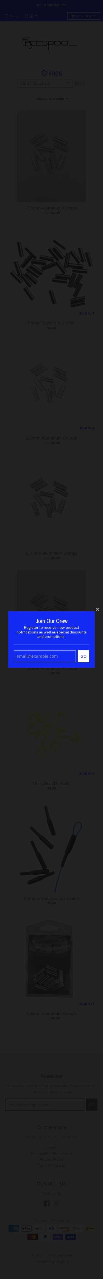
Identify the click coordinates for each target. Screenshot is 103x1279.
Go (83, 656)
